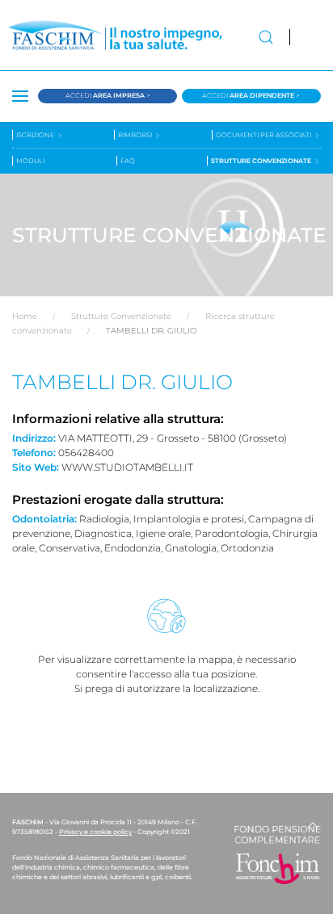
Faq (127, 161)
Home (24, 316)
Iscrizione (36, 135)
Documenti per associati (264, 135)
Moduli (30, 161)
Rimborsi (136, 135)
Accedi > (107, 95)
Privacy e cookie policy (95, 832)
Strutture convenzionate (262, 161)
